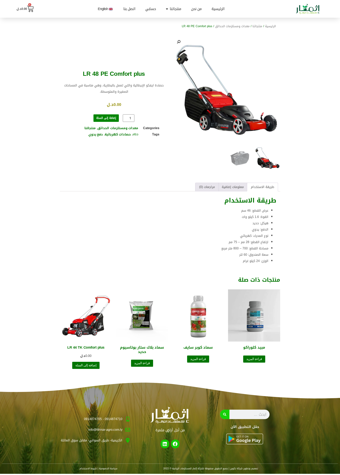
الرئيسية (218, 9)
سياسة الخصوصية (108, 468)
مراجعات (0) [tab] (207, 187)
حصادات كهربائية (118, 134)
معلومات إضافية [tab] (233, 187)
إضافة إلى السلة (106, 118)
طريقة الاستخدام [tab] (262, 187)
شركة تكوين (236, 468)
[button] (178, 41)
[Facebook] (175, 444)
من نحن (196, 9)
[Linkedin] (165, 444)
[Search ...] (224, 414)
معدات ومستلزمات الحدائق (232, 26)
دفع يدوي (95, 134)
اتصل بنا (129, 9)
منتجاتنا (175, 9)
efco (135, 134)
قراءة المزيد (254, 359)
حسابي (150, 9)
